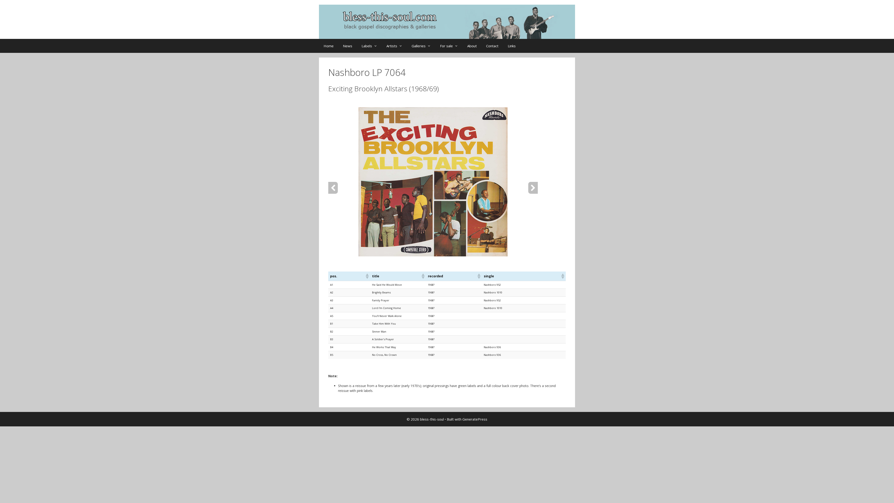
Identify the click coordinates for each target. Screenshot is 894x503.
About (472, 46)
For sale (446, 46)
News (347, 46)
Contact (492, 46)
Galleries (419, 46)
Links (512, 46)
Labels (367, 46)
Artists (391, 46)
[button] (367, 276)
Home (329, 46)
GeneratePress (474, 419)
